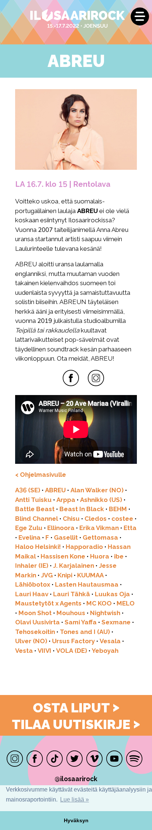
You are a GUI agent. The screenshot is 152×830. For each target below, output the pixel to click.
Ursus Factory (73, 641)
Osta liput (76, 707)
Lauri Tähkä (71, 594)
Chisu (71, 518)
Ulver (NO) (31, 641)
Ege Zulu (28, 528)
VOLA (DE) (71, 650)
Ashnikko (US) (101, 499)
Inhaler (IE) (31, 565)
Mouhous (70, 613)
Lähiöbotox (32, 584)
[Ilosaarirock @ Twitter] (74, 758)
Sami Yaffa (81, 622)
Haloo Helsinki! (38, 546)
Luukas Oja (112, 594)
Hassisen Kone (63, 556)
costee (122, 518)
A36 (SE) (27, 490)
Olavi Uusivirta (37, 622)
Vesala (110, 641)
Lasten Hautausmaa (86, 584)
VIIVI (44, 650)
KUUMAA (90, 575)
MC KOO (99, 603)
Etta (130, 528)
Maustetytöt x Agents (48, 603)
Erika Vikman (99, 528)
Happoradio (84, 546)
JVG (47, 575)
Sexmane (116, 622)
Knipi (65, 575)
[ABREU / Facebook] (71, 378)
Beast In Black (81, 509)
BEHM (118, 509)
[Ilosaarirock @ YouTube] (114, 758)
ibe (119, 556)
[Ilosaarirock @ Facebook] (35, 758)
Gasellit (66, 537)
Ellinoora (61, 528)
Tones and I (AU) (85, 631)
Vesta (24, 650)
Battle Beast (35, 509)
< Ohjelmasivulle (40, 474)
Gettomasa (100, 537)
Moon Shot (35, 613)
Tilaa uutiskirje (76, 724)
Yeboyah (105, 650)
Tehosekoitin (35, 631)
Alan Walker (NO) (97, 490)
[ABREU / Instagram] (96, 378)
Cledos (95, 518)
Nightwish (105, 613)
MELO (126, 603)
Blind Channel (36, 518)
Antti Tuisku (33, 499)
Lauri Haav (31, 594)
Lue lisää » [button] (74, 799)
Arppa (65, 499)
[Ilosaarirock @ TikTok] (54, 758)
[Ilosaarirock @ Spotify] (134, 758)
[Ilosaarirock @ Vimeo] (94, 758)
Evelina (29, 537)
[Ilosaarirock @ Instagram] (15, 758)
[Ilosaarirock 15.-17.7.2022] (61, 19)
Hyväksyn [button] (76, 820)
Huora (99, 556)
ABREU (55, 490)
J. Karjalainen (73, 565)
